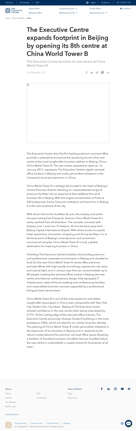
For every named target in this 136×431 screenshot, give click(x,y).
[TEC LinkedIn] (108, 388)
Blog (70, 393)
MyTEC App (10, 406)
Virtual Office (34, 8)
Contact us (105, 2)
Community (24, 2)
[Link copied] (107, 73)
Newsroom (72, 398)
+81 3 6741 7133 (123, 2)
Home (7, 18)
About (8, 393)
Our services (11, 414)
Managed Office (35, 13)
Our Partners (10, 402)
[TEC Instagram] (115, 388)
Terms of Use (36, 423)
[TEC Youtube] (122, 388)
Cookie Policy (52, 423)
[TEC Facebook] (101, 388)
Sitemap (66, 423)
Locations (127, 8)
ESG (37, 2)
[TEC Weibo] (129, 388)
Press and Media (18, 18)
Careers (8, 398)
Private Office (95, 8)
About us (9, 2)
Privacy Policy (20, 423)
